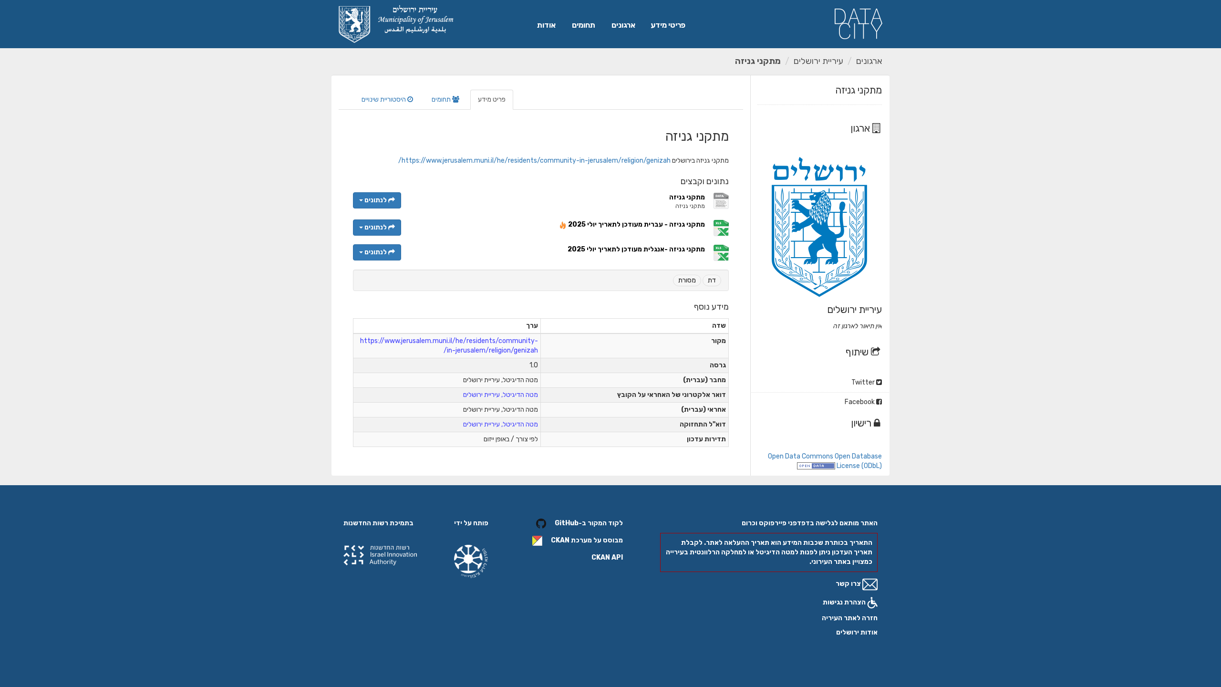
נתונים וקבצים (705, 181)
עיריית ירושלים (818, 61)
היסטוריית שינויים (384, 99)
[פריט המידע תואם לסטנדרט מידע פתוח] (816, 466)
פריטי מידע (668, 25)
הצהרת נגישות (845, 602)
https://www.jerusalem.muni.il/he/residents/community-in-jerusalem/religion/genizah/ (534, 160)
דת (712, 280)
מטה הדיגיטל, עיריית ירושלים (500, 395)
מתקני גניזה (758, 61)
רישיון (862, 423)
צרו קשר (849, 584)
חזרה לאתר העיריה (850, 618)
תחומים (583, 25)
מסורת (687, 280)
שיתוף (858, 352)
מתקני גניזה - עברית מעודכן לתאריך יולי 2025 (636, 224)
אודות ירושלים (857, 632)
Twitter (863, 382)
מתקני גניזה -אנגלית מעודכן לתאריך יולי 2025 (636, 249)
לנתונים (375, 200)
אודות (546, 25)
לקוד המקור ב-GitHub (589, 523)
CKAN (560, 540)
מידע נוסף (711, 307)
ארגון (861, 128)
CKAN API (607, 557)
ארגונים (623, 25)
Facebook (860, 402)
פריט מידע (492, 99)
